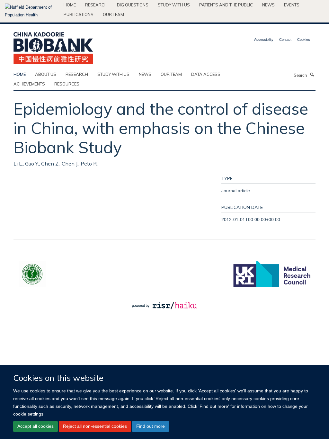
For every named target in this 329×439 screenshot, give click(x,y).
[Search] (312, 74)
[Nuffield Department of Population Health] (32, 11)
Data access (205, 74)
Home (70, 4)
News (268, 4)
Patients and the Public (226, 4)
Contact (285, 39)
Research (96, 4)
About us (45, 74)
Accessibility (263, 39)
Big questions (132, 4)
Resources (66, 83)
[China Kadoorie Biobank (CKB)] (53, 46)
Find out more (150, 426)
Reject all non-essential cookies (95, 426)
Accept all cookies (35, 426)
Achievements (29, 83)
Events (291, 4)
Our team (113, 14)
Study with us (174, 4)
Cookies (303, 39)
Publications (78, 14)
